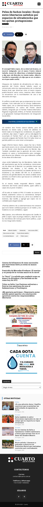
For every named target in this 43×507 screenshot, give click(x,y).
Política (5, 24)
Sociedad (17, 414)
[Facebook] (19, 497)
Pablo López (24, 236)
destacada (22, 230)
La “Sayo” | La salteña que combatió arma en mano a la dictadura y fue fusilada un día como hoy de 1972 (21, 278)
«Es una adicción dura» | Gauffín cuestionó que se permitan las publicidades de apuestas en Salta (28, 407)
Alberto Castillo (12, 230)
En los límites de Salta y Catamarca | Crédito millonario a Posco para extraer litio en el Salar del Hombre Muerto (27, 432)
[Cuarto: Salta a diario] (15, 4)
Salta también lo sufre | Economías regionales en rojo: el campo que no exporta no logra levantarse (28, 420)
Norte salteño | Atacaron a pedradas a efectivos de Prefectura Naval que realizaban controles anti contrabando (28, 445)
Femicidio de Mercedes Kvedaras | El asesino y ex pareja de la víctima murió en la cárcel (21, 271)
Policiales (17, 440)
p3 (17, 236)
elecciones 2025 (32, 230)
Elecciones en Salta (8, 233)
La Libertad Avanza (8, 236)
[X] (24, 497)
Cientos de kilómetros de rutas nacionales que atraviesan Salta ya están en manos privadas (20, 265)
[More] (26, 34)
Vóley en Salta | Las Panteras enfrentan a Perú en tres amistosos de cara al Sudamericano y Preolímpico (20, 286)
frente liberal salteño (23, 233)
